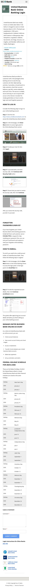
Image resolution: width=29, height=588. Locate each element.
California (16, 60)
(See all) (5, 544)
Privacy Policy (9, 585)
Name (5, 529)
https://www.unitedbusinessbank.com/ (12, 51)
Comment (6, 514)
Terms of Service (19, 585)
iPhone (12, 56)
